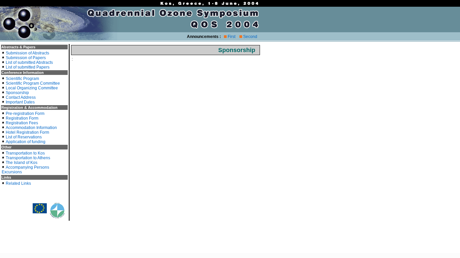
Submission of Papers (26, 57)
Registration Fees (22, 123)
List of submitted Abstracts (29, 62)
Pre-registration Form (25, 113)
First (231, 36)
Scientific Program (22, 78)
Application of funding (25, 141)
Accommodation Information (31, 127)
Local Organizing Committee (32, 88)
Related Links (18, 183)
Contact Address (21, 97)
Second (250, 36)
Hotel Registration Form (27, 132)
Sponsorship (17, 92)
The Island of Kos (21, 162)
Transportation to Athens (28, 158)
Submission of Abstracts (27, 53)
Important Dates (20, 102)
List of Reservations (24, 137)
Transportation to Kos (25, 153)
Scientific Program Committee (33, 83)
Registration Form (22, 118)
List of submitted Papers (28, 67)
